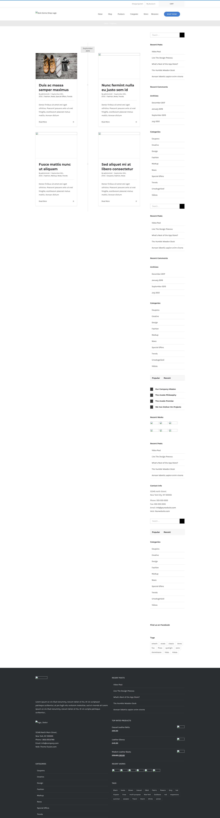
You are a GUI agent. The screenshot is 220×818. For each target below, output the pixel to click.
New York (147, 794)
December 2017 (158, 103)
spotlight (169, 648)
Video (167, 652)
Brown (130, 790)
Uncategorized (158, 189)
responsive (174, 794)
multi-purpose (135, 794)
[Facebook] (63, 757)
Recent (167, 378)
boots (123, 790)
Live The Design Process (162, 58)
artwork (154, 644)
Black (115, 790)
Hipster (116, 794)
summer (116, 799)
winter (158, 799)
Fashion (47, 96)
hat (177, 790)
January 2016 (157, 109)
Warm (142, 799)
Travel (134, 799)
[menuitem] (137, 4)
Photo (160, 648)
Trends (69, 96)
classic (171, 644)
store (178, 648)
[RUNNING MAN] (164, 432)
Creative (155, 145)
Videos (154, 195)
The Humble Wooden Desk (163, 70)
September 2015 (159, 115)
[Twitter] (66, 757)
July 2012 (156, 121)
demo (179, 644)
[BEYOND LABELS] (173, 425)
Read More (43, 122)
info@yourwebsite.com (166, 507)
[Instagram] (70, 757)
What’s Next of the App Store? (165, 64)
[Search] (183, 13)
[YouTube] (80, 757)
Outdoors (157, 794)
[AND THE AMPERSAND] (154, 432)
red (165, 794)
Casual (139, 790)
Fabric (154, 790)
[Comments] (178, 377)
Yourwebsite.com (162, 511)
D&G (147, 790)
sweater (126, 799)
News (53, 96)
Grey (170, 790)
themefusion (156, 652)
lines (124, 794)
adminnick (45, 94)
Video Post (156, 51)
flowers (163, 790)
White (150, 799)
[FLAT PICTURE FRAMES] (154, 425)
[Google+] (77, 757)
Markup (54, 176)
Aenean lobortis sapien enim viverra (167, 76)
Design (155, 151)
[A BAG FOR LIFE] (164, 425)
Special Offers (61, 96)
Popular (156, 378)
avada (163, 644)
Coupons (110, 176)
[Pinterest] (73, 757)
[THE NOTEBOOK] (173, 432)
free (153, 648)
